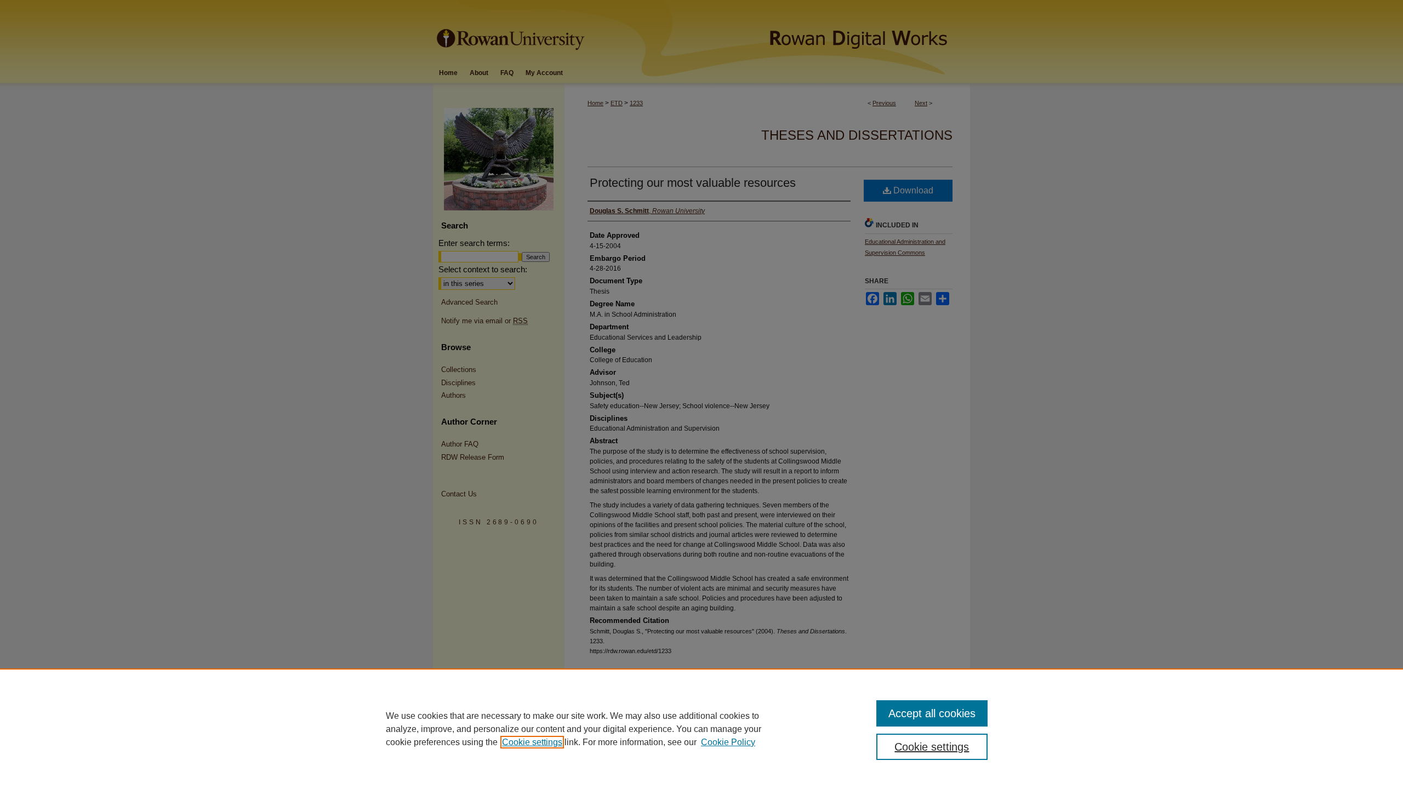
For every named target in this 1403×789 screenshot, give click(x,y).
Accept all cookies (932, 713)
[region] (701, 728)
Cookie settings (532, 742)
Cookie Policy (728, 742)
